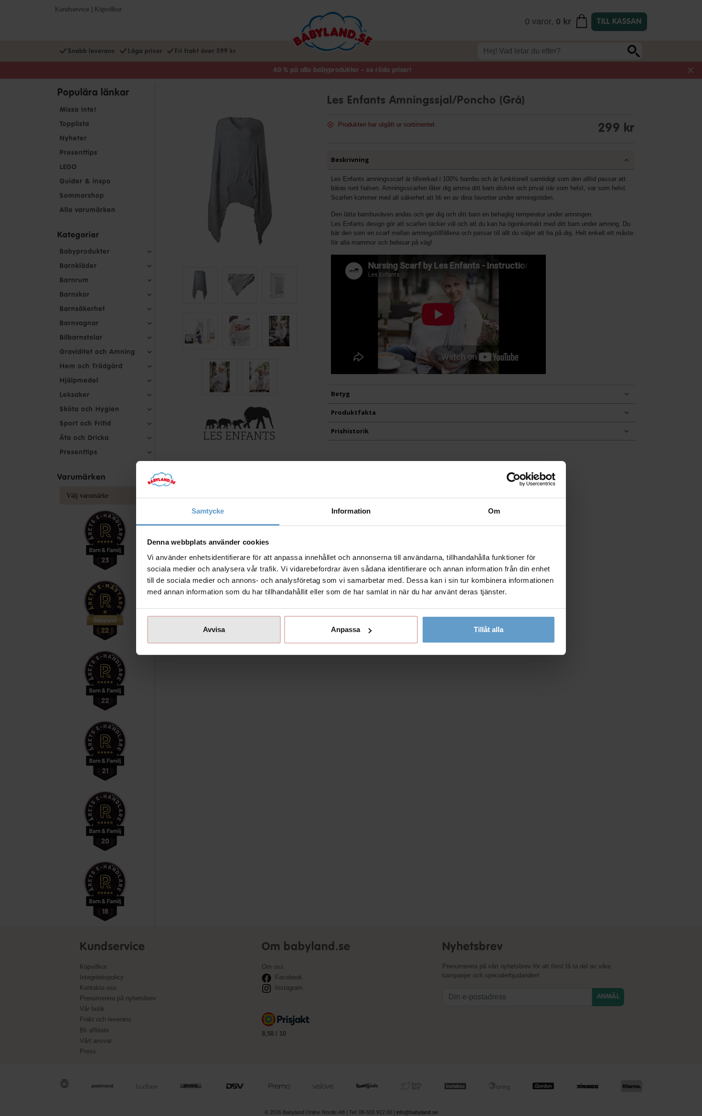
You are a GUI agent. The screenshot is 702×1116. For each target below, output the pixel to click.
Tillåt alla (488, 629)
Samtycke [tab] (207, 511)
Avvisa (214, 629)
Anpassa (345, 629)
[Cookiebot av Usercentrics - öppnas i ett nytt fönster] (513, 479)
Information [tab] (351, 511)
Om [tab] (494, 511)
